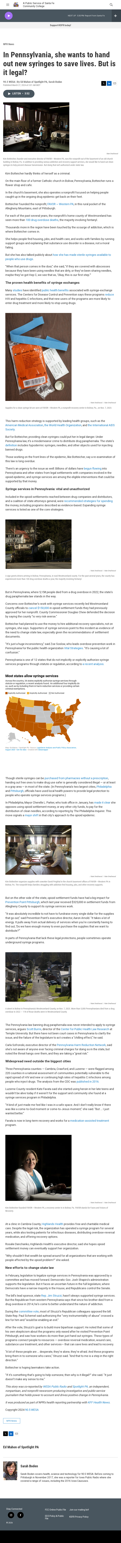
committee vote (29, 1311)
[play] (8, 16)
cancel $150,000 (39, 608)
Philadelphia (104, 786)
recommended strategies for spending (88, 501)
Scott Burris (34, 1029)
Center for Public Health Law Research (85, 1029)
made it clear (102, 802)
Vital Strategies (73, 648)
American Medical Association (24, 425)
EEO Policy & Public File (54, 1517)
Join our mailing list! (79, 1510)
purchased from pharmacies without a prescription (76, 778)
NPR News (8, 44)
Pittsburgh (17, 791)
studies (17, 290)
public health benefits (55, 290)
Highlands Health (52, 1224)
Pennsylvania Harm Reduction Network (81, 1045)
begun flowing (92, 468)
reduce (109, 294)
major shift (31, 815)
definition (11, 445)
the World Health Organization (62, 425)
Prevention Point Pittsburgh (22, 902)
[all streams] (116, 15)
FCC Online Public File (55, 1510)
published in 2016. (88, 1081)
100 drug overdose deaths (42, 220)
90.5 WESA (32, 1409)
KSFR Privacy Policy (79, 1517)
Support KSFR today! (60, 25)
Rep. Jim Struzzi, (51, 1295)
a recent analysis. (93, 664)
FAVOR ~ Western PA (60, 204)
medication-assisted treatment (89, 1120)
